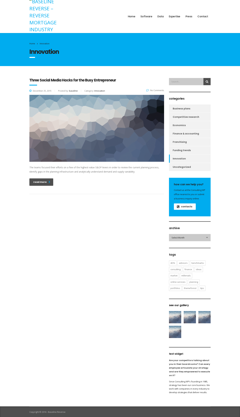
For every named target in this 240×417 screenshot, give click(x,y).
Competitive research (186, 117)
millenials (186, 275)
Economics (179, 125)
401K (172, 262)
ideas (198, 269)
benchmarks (198, 262)
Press (188, 16)
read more (40, 182)
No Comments (157, 90)
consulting (175, 269)
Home (131, 16)
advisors (183, 262)
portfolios (175, 288)
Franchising (180, 142)
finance (188, 269)
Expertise (174, 16)
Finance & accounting (186, 133)
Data (160, 16)
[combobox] (190, 237)
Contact (202, 16)
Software (146, 16)
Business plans (181, 108)
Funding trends (182, 150)
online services (177, 281)
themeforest (190, 288)
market (173, 275)
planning (193, 281)
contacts (186, 206)
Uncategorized (182, 167)
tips (202, 288)
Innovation (179, 158)
